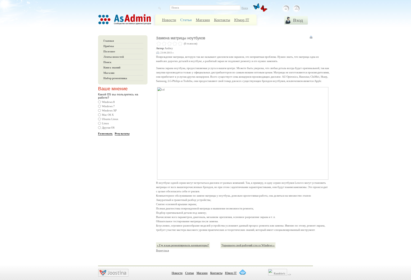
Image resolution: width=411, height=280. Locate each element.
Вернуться (162, 250)
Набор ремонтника (115, 78)
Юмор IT (241, 20)
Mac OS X (108, 114)
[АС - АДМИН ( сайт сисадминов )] (130, 21)
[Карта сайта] (296, 8)
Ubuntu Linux (110, 119)
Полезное (109, 51)
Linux (105, 123)
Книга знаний (111, 67)
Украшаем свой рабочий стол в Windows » (248, 245)
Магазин (203, 20)
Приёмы (108, 46)
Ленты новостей (113, 56)
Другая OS (108, 127)
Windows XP (109, 110)
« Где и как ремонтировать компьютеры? (183, 245)
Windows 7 (108, 106)
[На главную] (286, 8)
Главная (108, 40)
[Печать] (311, 38)
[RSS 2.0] (242, 272)
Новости (169, 20)
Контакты (222, 20)
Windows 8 (108, 102)
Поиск (107, 62)
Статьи (186, 20)
